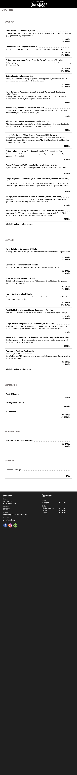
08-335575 (6, 509)
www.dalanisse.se (9, 520)
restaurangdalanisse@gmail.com (15, 515)
